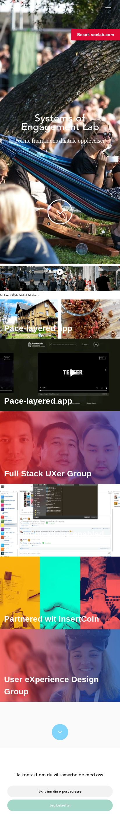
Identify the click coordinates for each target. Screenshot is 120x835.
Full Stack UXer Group (47, 473)
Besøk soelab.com (95, 34)
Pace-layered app (38, 328)
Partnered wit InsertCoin (51, 618)
